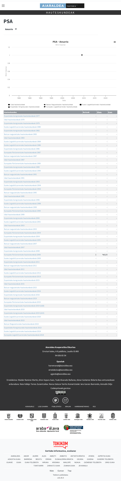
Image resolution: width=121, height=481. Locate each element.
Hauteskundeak (60, 12)
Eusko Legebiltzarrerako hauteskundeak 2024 (22, 331)
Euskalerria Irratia (64, 459)
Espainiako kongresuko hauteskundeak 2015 (22, 280)
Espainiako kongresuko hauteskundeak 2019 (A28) (24, 306)
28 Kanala (83, 466)
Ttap (69, 471)
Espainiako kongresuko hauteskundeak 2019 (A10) (24, 313)
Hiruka (45, 462)
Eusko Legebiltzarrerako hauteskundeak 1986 (22, 145)
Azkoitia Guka (14, 459)
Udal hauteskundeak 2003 (14, 225)
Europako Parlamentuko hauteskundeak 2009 (22, 254)
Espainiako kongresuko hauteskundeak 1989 (22, 167)
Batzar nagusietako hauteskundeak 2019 (20, 298)
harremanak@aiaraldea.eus (60, 365)
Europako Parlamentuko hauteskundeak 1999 (22, 211)
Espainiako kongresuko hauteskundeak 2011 (22, 262)
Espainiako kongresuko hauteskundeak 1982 (22, 130)
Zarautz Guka (53, 466)
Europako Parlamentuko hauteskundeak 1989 (22, 163)
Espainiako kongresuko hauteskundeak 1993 (22, 181)
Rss (94, 406)
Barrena (28, 459)
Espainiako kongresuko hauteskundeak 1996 (22, 200)
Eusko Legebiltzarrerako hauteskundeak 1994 (22, 185)
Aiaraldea (15, 456)
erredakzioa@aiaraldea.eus (60, 370)
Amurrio (10, 29)
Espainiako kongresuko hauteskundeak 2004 (22, 236)
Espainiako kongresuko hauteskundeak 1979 (22, 123)
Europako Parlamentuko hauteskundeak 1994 (22, 189)
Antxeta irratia (78, 456)
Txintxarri (38, 466)
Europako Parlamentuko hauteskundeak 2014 (22, 276)
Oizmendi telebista (92, 462)
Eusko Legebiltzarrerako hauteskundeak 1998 (22, 203)
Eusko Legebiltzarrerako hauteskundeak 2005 (22, 240)
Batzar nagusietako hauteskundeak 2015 (20, 287)
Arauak (68, 406)
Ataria (91, 456)
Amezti (53, 456)
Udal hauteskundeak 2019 (14, 309)
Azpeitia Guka (104, 456)
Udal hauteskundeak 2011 (14, 269)
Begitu (39, 459)
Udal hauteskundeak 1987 (14, 160)
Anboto (63, 456)
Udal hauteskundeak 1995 (14, 196)
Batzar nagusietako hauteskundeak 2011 (20, 265)
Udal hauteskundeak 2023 (14, 320)
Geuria (80, 459)
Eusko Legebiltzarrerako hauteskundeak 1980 (22, 127)
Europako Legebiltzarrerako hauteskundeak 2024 (24, 335)
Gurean (61, 471)
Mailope (67, 462)
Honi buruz (29, 406)
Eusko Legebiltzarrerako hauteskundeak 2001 (22, 222)
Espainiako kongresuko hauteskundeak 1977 (22, 116)
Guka (18, 462)
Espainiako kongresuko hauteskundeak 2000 (22, 218)
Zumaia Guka (69, 466)
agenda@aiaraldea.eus (60, 374)
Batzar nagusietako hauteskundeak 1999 (20, 207)
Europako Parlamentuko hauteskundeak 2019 (22, 302)
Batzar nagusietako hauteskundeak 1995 (20, 192)
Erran (48, 459)
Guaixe (9, 462)
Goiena (90, 459)
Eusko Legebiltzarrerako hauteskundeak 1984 (22, 141)
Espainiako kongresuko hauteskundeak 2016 (22, 295)
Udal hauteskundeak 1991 (14, 178)
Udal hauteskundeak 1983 (14, 138)
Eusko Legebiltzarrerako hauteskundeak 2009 (22, 258)
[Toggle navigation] (3, 6)
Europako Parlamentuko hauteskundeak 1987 (22, 152)
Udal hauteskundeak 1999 (14, 214)
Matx (52, 471)
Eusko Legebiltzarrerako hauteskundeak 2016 (22, 291)
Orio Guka (110, 462)
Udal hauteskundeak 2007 (14, 247)
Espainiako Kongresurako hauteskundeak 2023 (22, 327)
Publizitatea (56, 406)
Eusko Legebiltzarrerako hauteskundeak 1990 (22, 171)
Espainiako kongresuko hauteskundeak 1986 (22, 149)
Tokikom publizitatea (60, 475)
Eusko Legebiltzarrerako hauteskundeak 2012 (22, 273)
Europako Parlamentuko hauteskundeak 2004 (22, 233)
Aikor (26, 456)
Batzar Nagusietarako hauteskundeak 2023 (21, 324)
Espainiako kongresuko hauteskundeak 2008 (22, 251)
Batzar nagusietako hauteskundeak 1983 (20, 134)
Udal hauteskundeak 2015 (14, 284)
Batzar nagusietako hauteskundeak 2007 (20, 244)
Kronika (56, 462)
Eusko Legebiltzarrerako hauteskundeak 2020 (22, 316)
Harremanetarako (82, 406)
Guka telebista (32, 462)
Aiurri (35, 456)
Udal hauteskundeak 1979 (14, 119)
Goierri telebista (105, 459)
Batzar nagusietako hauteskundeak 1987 (20, 156)
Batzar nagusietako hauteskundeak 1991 (20, 174)
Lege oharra (43, 406)
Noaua (77, 462)
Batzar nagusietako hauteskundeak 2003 (20, 229)
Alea (44, 456)
